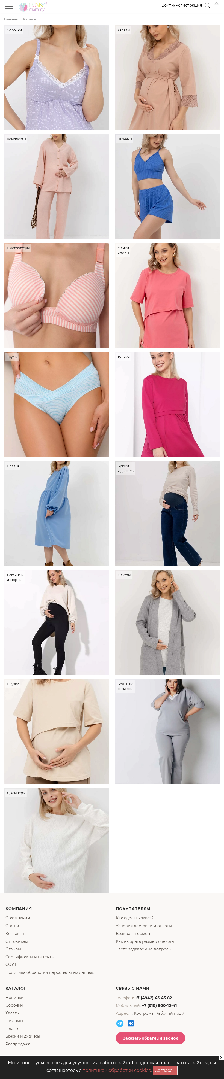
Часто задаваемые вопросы (144, 949)
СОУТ (10, 964)
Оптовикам (16, 941)
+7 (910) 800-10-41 (159, 1005)
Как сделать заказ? (135, 918)
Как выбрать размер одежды (145, 941)
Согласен (166, 1069)
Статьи (12, 926)
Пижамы (14, 1021)
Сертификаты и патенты (29, 957)
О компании (17, 918)
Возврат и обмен (133, 933)
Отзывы (13, 949)
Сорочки (14, 1005)
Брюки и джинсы (22, 1036)
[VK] (131, 1023)
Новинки (14, 997)
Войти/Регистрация (181, 5)
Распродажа (17, 1044)
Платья (12, 1028)
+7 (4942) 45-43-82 (153, 998)
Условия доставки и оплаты (144, 926)
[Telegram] (120, 1023)
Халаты (12, 1013)
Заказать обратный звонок (150, 1038)
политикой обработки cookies (116, 1070)
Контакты (14, 933)
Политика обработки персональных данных (49, 972)
